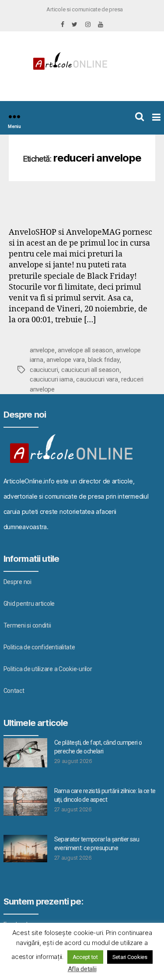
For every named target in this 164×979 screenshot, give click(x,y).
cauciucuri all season (90, 370)
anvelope (42, 350)
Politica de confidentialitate (39, 647)
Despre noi (17, 581)
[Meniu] (14, 116)
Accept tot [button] (85, 957)
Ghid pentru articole (29, 603)
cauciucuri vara (97, 379)
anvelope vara (65, 360)
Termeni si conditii (27, 625)
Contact (13, 690)
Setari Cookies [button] (129, 957)
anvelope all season (85, 350)
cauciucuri (44, 370)
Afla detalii (82, 969)
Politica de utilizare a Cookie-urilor (47, 668)
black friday (103, 360)
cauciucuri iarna (51, 379)
